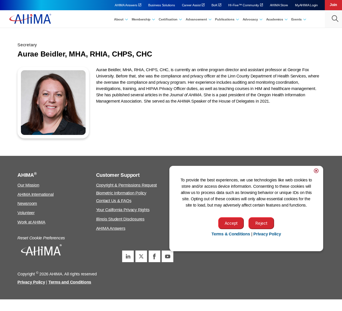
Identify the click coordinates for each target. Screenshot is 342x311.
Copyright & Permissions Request (126, 185)
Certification (168, 19)
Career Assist (191, 5)
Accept (231, 223)
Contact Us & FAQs (113, 200)
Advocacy (250, 19)
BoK (214, 5)
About (119, 19)
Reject (261, 223)
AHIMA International (35, 194)
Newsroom (27, 203)
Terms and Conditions (69, 282)
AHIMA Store (279, 5)
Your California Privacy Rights (123, 209)
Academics (274, 19)
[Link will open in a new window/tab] (128, 256)
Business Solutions (161, 5)
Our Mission (28, 185)
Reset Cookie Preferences (41, 238)
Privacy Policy (31, 282)
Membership (141, 19)
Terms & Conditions (230, 234)
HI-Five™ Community (243, 5)
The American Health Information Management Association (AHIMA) (30, 18)
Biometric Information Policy (121, 193)
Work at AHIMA (31, 222)
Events (296, 19)
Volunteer (26, 213)
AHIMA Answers (126, 5)
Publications (224, 19)
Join (333, 5)
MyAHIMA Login (306, 5)
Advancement (196, 19)
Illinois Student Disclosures (120, 219)
